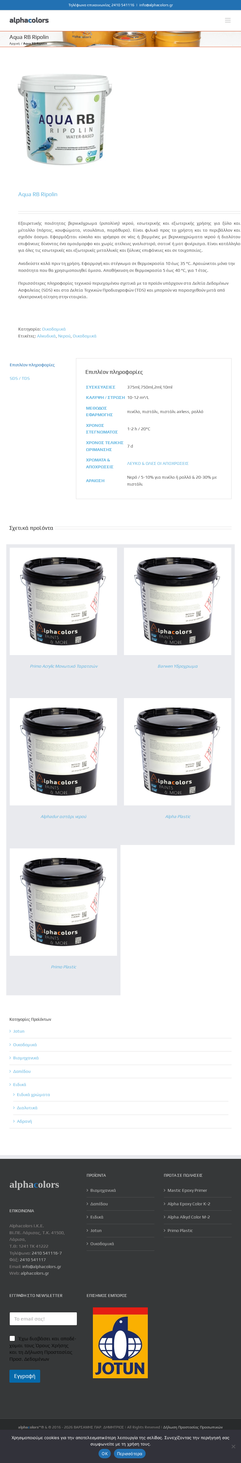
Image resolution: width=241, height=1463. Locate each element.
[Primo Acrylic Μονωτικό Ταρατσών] (63, 550)
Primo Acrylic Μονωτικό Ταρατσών (63, 666)
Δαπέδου (22, 1071)
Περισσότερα (129, 1453)
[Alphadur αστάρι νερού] (63, 701)
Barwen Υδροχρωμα (178, 666)
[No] (233, 1446)
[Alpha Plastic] (177, 701)
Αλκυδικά (46, 335)
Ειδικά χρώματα (33, 1094)
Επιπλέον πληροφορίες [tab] (32, 364)
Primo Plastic (63, 966)
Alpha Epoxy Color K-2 (189, 1203)
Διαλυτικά (27, 1107)
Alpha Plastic (177, 816)
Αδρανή (24, 1121)
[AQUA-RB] (120, 119)
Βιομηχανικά (26, 1057)
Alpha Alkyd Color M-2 (189, 1216)
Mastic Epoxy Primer (187, 1190)
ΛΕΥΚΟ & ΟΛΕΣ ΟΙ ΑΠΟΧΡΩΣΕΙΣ (158, 463)
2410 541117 (33, 1259)
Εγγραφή (24, 1376)
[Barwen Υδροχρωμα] (177, 550)
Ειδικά (19, 1084)
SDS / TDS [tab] (20, 378)
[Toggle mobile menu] (228, 20)
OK (105, 1453)
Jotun (18, 1031)
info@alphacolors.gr (156, 5)
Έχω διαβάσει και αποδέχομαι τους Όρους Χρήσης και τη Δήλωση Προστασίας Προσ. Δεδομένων (42, 1349)
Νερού (64, 335)
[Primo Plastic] (63, 851)
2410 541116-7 (47, 1253)
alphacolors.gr (35, 1273)
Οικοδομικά (54, 328)
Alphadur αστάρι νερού (63, 816)
